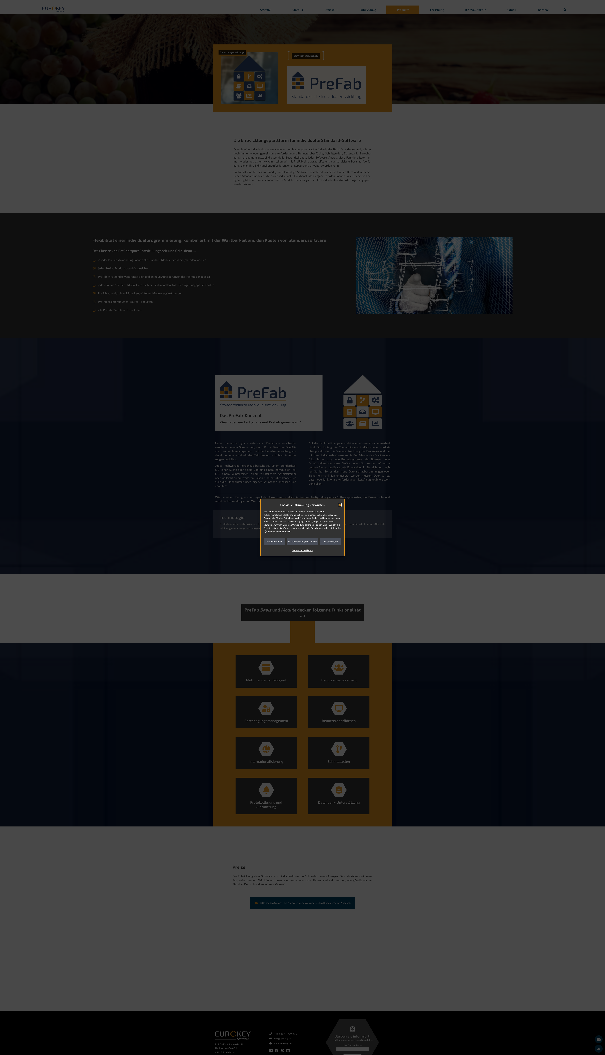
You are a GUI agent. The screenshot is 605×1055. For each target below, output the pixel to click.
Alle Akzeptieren (274, 541)
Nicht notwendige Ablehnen (302, 541)
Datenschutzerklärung (302, 550)
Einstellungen (331, 541)
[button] (339, 505)
